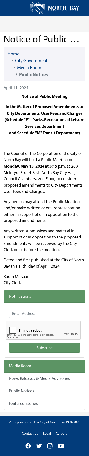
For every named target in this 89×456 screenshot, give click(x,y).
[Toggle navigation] (11, 8)
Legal (47, 433)
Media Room (29, 67)
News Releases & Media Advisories (39, 378)
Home (13, 54)
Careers (61, 433)
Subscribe (45, 347)
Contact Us (30, 433)
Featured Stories (23, 403)
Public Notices (21, 390)
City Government (31, 60)
